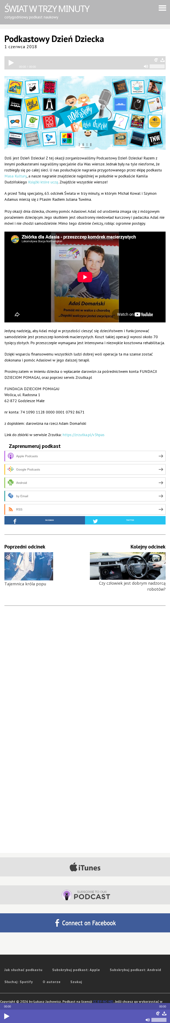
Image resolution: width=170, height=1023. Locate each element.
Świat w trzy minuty (46, 8)
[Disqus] (85, 676)
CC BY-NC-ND (103, 1001)
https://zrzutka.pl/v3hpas (83, 434)
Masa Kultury (15, 176)
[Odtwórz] (6, 1016)
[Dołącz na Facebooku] (85, 922)
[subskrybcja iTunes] (85, 866)
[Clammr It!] (158, 1013)
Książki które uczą (43, 182)
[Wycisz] (148, 1020)
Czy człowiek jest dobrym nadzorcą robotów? (132, 586)
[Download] (164, 1013)
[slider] (158, 1020)
